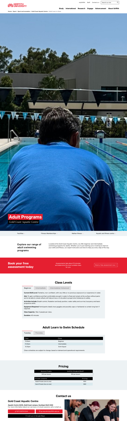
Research (81, 8)
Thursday (39, 333)
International (71, 8)
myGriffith (82, 2)
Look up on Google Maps (36, 416)
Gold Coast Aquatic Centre (40, 11)
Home (10, 11)
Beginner (27, 288)
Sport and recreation (24, 11)
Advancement (100, 8)
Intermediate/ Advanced (59, 288)
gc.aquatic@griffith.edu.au (50, 411)
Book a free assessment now (105, 265)
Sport (14, 11)
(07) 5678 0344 (22, 411)
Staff (88, 2)
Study (61, 8)
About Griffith (113, 8)
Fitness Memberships (48, 233)
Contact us (95, 2)
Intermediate (41, 288)
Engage (90, 8)
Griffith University (17, 5)
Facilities (20, 233)
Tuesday (27, 333)
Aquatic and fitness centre (105, 233)
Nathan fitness (77, 233)
